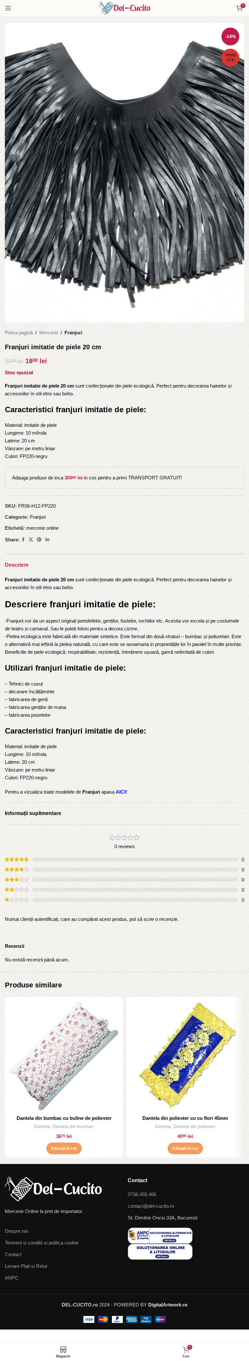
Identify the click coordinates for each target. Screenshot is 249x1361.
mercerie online (42, 528)
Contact (13, 1254)
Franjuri (73, 332)
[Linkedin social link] (47, 539)
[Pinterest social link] (39, 539)
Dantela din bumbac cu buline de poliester (64, 1118)
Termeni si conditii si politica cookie (41, 1242)
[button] (64, 1148)
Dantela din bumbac (73, 1126)
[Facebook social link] (23, 539)
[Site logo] (124, 7)
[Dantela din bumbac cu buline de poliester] (64, 1056)
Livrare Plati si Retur (26, 1266)
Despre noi (16, 1231)
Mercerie (48, 332)
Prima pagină (19, 332)
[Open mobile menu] (8, 8)
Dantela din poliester (194, 1126)
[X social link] (31, 539)
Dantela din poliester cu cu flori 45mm (185, 1118)
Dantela (42, 1126)
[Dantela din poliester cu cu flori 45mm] (185, 1056)
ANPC (11, 1278)
